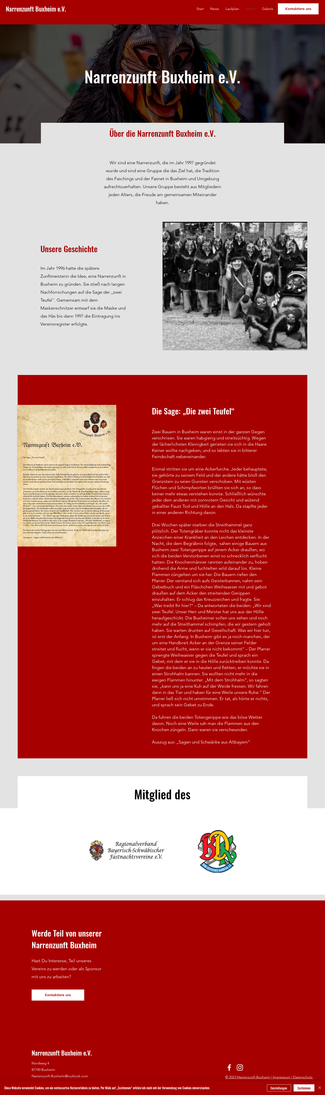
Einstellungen (279, 1088)
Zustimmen (304, 1088)
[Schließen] (319, 1087)
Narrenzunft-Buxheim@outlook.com (60, 1076)
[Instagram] (240, 1067)
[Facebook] (229, 1067)
